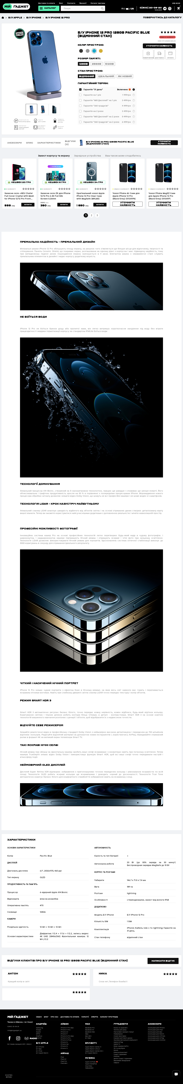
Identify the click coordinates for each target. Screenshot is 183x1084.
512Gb (109, 64)
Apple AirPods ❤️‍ (91, 1062)
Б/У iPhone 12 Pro (57, 17)
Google (38, 1030)
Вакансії (82, 3)
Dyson (116, 1050)
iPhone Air (64, 1032)
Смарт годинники (120, 1054)
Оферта (94, 1017)
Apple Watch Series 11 (93, 1047)
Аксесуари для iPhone (156, 1028)
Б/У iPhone (33, 17)
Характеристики (49, 143)
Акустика (88, 1066)
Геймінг (116, 1063)
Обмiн (39, 1017)
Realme (38, 1038)
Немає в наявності (167, 37)
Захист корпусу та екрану (54, 155)
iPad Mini (64, 1063)
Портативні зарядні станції (124, 1032)
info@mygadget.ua (14, 1030)
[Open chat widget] (176, 1074)
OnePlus (39, 1036)
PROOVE (116, 1056)
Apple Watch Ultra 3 (92, 1049)
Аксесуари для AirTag (156, 1038)
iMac (86, 1034)
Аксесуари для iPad (155, 1030)
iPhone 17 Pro (65, 1030)
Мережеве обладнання (122, 1060)
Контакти (71, 3)
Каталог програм (98, 3)
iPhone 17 (64, 1034)
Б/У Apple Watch (42, 1053)
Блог (61, 3)
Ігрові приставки (120, 1036)
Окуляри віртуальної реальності (126, 1040)
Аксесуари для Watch (156, 1034)
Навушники (89, 1068)
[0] (178, 8)
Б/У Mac (39, 1049)
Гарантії (85, 1017)
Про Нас (54, 1017)
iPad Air (63, 1059)
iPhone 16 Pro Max (67, 1036)
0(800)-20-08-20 (13, 1026)
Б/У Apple (15, 17)
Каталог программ (109, 1017)
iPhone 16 (64, 1042)
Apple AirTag (118, 1042)
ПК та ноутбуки (119, 1048)
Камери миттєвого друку (123, 1038)
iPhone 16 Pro (65, 1038)
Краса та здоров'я (120, 1028)
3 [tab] (97, 215)
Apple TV (117, 1044)
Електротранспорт (120, 1052)
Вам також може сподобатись (123, 155)
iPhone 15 (64, 1046)
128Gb (83, 64)
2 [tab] (91, 215)
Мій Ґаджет (17, 1016)
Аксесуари (14, 143)
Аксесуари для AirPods (156, 1036)
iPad (62, 1057)
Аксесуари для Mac (155, 1032)
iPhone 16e (64, 1044)
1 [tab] (85, 215)
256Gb (96, 64)
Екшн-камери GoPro (121, 1046)
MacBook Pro (90, 1028)
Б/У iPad (39, 1051)
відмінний (86, 76)
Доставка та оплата (46, 3)
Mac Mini (88, 1036)
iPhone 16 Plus (66, 1040)
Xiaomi (38, 1032)
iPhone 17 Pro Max (67, 1028)
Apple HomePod (91, 1064)
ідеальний (106, 76)
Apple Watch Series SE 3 (94, 1051)
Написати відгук (163, 961)
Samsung (39, 1028)
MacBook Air (89, 1030)
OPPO (38, 1034)
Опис (29, 143)
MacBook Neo (90, 1032)
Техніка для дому (120, 1030)
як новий (125, 76)
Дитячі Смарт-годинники (123, 1058)
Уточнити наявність (159, 46)
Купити (28, 204)
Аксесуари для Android (156, 1040)
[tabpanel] (19, 183)
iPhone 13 (64, 1048)
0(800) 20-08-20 (151, 8)
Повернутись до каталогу (162, 17)
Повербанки (118, 1034)
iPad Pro (64, 1061)
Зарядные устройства (87, 155)
